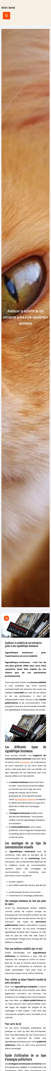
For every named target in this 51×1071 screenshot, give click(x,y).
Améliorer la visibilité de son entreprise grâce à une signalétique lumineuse (23, 644)
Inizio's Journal (8, 7)
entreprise (25, 762)
